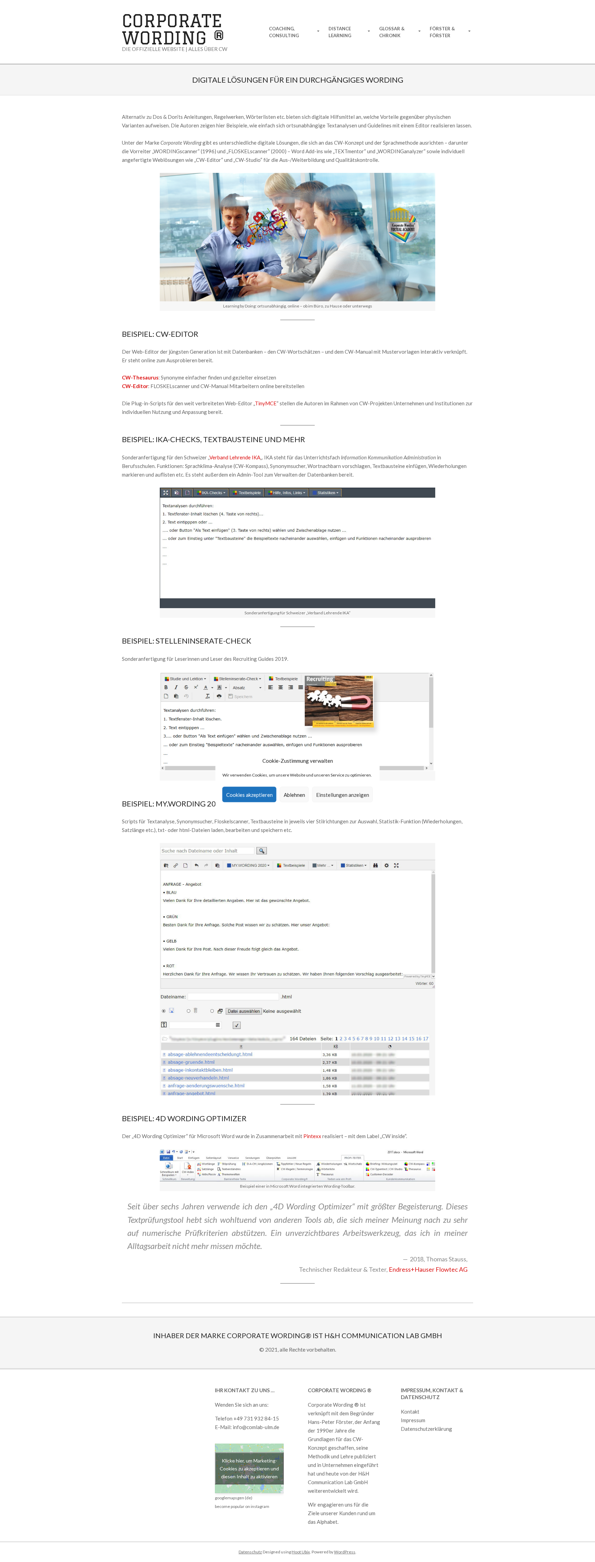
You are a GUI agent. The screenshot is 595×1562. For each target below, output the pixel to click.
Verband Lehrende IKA (234, 457)
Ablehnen (294, 794)
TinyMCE (265, 403)
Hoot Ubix (301, 1551)
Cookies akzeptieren (249, 794)
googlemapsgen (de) (233, 1497)
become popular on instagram (242, 1506)
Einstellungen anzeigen (342, 794)
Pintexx (312, 1136)
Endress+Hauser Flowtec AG (428, 1269)
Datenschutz (250, 1551)
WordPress (344, 1551)
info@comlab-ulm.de (256, 1427)
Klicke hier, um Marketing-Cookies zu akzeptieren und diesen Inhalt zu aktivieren (249, 1468)
